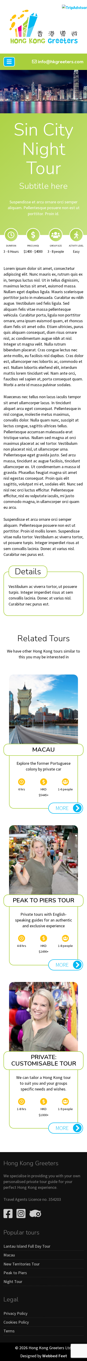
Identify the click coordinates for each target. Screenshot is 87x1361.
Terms (9, 1331)
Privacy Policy (15, 1313)
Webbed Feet (54, 1355)
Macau (9, 1255)
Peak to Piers (15, 1272)
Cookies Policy (16, 1322)
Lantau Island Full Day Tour (26, 1246)
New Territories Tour (21, 1264)
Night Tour (12, 1281)
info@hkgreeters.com (60, 62)
